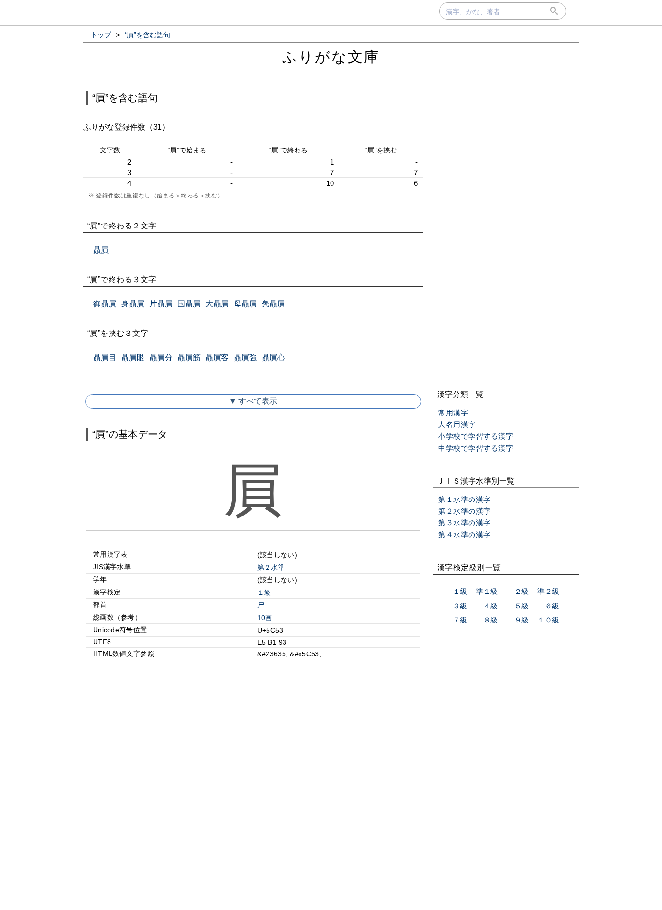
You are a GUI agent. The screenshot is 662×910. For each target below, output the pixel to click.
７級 (460, 620)
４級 (490, 606)
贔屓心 (273, 357)
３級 (460, 606)
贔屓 (101, 250)
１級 (264, 592)
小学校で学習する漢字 (475, 436)
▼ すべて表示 (253, 401)
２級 (521, 591)
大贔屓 (217, 304)
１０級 (548, 620)
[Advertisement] (253, 751)
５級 (521, 606)
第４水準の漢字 (464, 535)
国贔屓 (189, 304)
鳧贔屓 (273, 304)
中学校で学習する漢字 (475, 448)
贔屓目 (104, 357)
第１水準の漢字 (464, 499)
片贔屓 (161, 304)
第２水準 (271, 567)
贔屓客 (217, 357)
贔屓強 (245, 357)
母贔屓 (245, 304)
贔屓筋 (189, 357)
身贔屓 (132, 304)
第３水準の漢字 (464, 522)
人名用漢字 (457, 424)
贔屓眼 (132, 357)
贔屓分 (161, 357)
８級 (490, 620)
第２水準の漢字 (464, 511)
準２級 (548, 591)
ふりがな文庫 (331, 57)
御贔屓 (104, 304)
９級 (521, 620)
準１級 (487, 591)
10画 (264, 618)
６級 (552, 606)
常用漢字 (453, 413)
